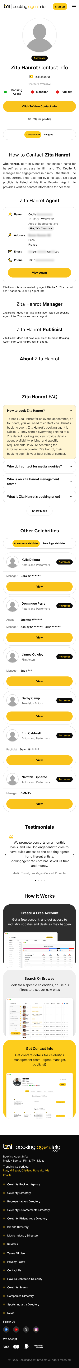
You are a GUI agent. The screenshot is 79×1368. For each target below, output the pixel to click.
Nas (5, 1170)
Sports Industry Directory (23, 1304)
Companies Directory (20, 1296)
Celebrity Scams (17, 1287)
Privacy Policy (16, 1261)
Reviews (12, 1244)
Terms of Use (16, 1253)
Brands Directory (18, 1227)
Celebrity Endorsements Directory (28, 1210)
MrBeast (15, 1170)
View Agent (39, 272)
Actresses (39, 58)
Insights (48, 134)
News (11, 1313)
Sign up (60, 6)
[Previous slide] (5, 855)
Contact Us (14, 1270)
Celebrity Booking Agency (23, 1184)
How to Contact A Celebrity (24, 1278)
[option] (39, 855)
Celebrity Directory (19, 1192)
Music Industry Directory (23, 1235)
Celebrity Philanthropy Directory (27, 1218)
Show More (39, 510)
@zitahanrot (42, 76)
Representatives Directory (23, 1201)
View (39, 586)
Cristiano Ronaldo (32, 1170)
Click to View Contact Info (39, 106)
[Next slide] (73, 855)
